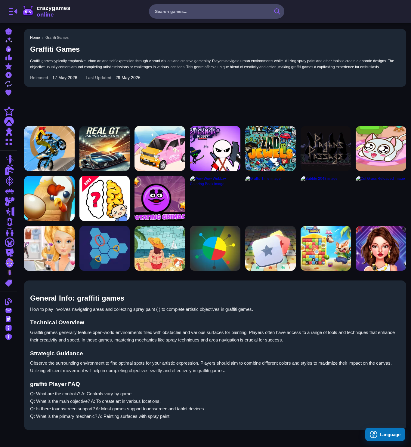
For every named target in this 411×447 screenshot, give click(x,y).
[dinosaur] (8, 171)
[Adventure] (8, 121)
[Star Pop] (270, 248)
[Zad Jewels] (270, 148)
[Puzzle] (8, 132)
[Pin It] (215, 248)
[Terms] (8, 318)
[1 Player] (8, 222)
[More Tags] (8, 282)
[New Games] (8, 39)
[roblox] (8, 252)
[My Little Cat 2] (381, 148)
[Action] (8, 111)
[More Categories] (8, 141)
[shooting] (8, 181)
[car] (8, 191)
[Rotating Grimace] (159, 198)
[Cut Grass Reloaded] (381, 198)
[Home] (8, 30)
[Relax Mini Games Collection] (159, 148)
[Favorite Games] (8, 91)
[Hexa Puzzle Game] (104, 248)
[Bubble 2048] (326, 198)
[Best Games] (8, 48)
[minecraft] (8, 242)
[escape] (8, 212)
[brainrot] (8, 273)
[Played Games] (8, 74)
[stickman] (8, 160)
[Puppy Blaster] (326, 248)
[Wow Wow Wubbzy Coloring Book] (215, 198)
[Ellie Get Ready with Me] (49, 248)
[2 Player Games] (8, 232)
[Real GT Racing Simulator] (104, 148)
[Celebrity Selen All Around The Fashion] (381, 248)
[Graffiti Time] (270, 198)
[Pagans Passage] (326, 148)
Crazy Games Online (46, 11)
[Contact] (8, 309)
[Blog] (8, 301)
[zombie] (8, 263)
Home (35, 37)
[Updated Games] (8, 83)
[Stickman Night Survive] (215, 148)
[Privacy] (8, 336)
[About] (8, 327)
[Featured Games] (8, 65)
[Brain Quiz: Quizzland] (104, 198)
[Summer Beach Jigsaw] (159, 248)
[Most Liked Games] (8, 57)
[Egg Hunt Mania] (49, 198)
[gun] (8, 201)
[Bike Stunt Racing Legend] (49, 148)
